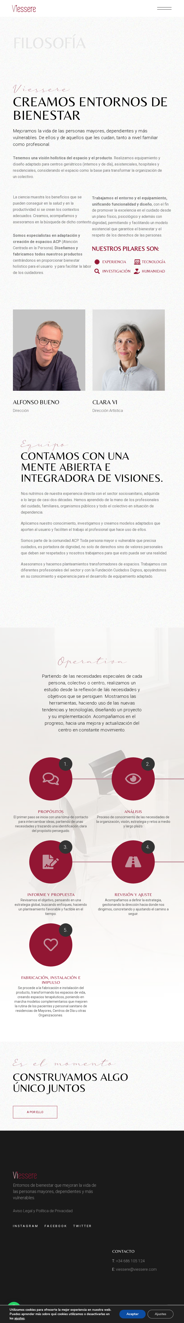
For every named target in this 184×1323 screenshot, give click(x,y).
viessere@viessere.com (136, 1269)
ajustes (19, 1318)
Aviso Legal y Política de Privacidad (43, 1211)
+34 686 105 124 (130, 1261)
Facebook (56, 1226)
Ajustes (160, 1314)
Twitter (82, 1226)
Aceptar (132, 1314)
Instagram (26, 1226)
